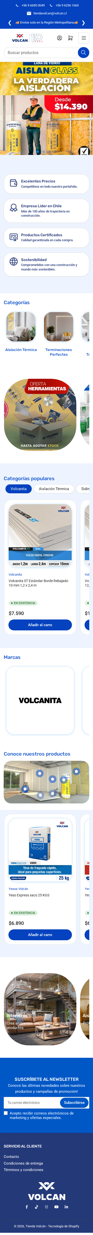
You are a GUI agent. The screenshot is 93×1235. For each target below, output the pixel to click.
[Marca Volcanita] (40, 700)
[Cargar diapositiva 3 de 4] (50, 152)
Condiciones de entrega (23, 1163)
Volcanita (19, 489)
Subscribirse (74, 1102)
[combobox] (46, 52)
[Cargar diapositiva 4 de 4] (56, 152)
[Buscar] (83, 52)
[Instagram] (46, 1207)
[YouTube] (56, 1207)
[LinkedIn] (66, 1207)
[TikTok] (36, 1207)
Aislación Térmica (21, 350)
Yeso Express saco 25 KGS (29, 895)
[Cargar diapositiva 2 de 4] (44, 152)
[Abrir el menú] (83, 37)
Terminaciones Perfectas (58, 352)
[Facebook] (26, 1207)
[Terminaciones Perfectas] (58, 326)
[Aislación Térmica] (20, 326)
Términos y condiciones (23, 1170)
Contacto (11, 1156)
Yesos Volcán (18, 889)
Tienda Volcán (36, 1226)
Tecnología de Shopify (63, 1226)
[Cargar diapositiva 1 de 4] (38, 152)
